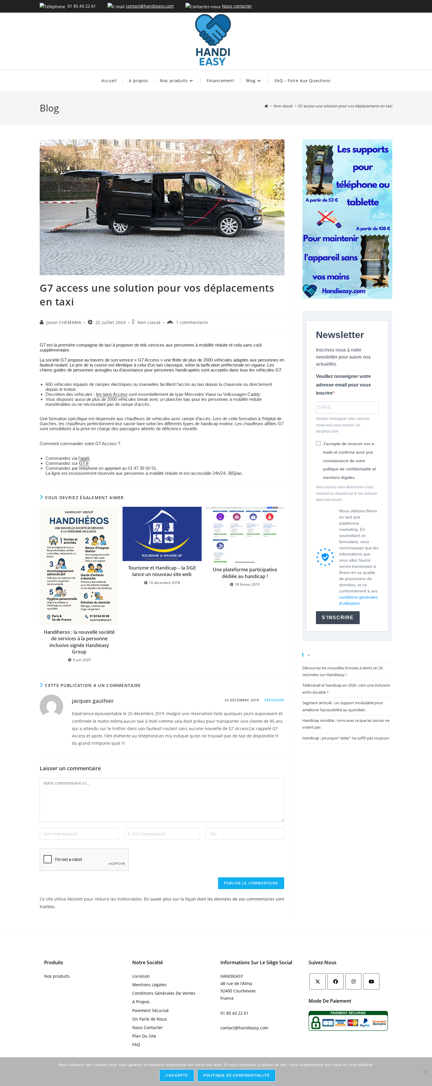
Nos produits (57, 976)
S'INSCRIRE (338, 617)
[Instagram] (353, 981)
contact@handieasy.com (150, 6)
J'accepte (176, 1075)
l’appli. (84, 458)
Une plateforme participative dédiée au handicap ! (245, 572)
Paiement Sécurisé (150, 1010)
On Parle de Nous (149, 1019)
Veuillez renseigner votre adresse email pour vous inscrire (343, 385)
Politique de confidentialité (236, 1075)
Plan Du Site (144, 1036)
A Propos (141, 1001)
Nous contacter (237, 6)
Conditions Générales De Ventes (163, 993)
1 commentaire (192, 322)
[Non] (425, 1072)
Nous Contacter (147, 1027)
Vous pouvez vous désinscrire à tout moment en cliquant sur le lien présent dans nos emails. (346, 493)
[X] (317, 981)
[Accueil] (266, 106)
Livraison (141, 976)
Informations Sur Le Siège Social (256, 962)
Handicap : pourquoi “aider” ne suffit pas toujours (345, 738)
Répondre (274, 700)
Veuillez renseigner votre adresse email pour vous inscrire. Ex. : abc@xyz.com (342, 425)
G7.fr (84, 463)
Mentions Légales (149, 984)
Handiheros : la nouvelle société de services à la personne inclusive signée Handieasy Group (79, 642)
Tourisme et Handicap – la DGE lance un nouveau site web (162, 571)
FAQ (136, 1044)
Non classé (149, 322)
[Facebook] (335, 981)
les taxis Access (112, 394)
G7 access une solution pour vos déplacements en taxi (345, 106)
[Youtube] (371, 981)
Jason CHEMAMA (63, 322)
